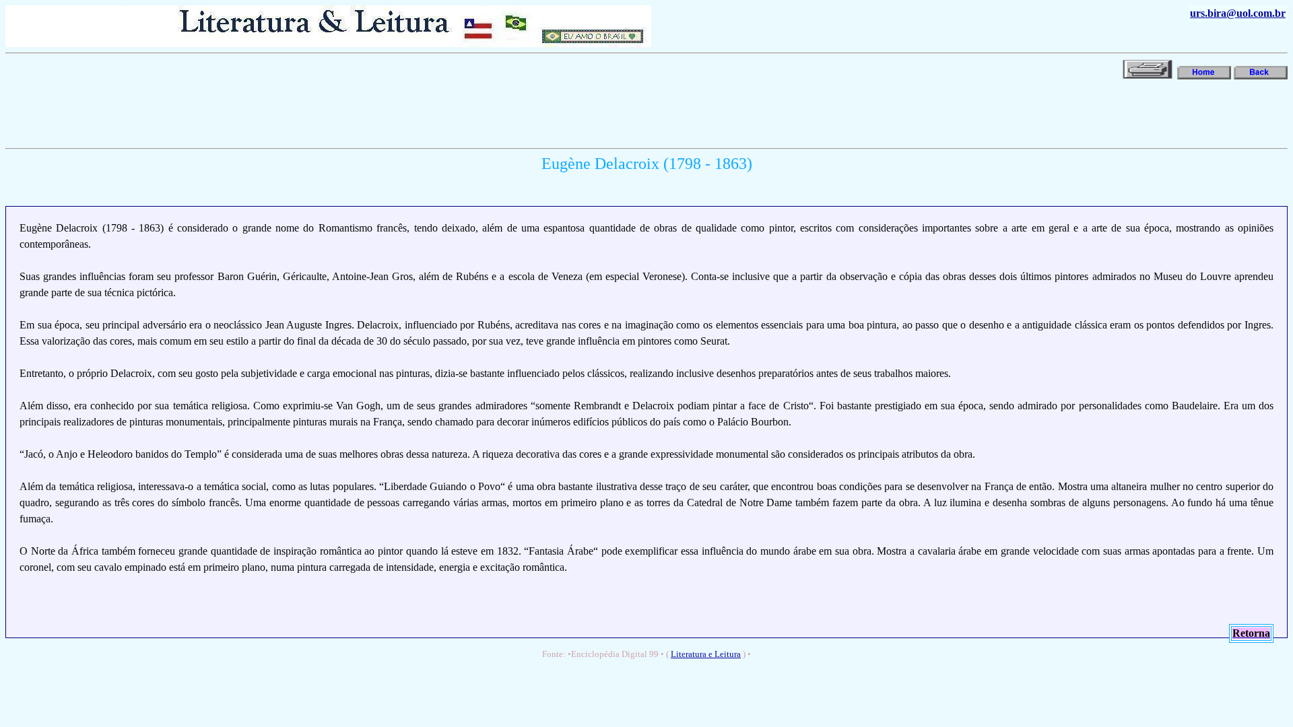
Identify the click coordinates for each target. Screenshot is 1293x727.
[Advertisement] (250, 112)
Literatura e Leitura (706, 654)
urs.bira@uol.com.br (1238, 13)
